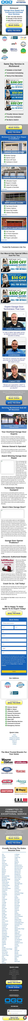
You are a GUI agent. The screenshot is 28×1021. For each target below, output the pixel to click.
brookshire (4, 877)
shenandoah (18, 914)
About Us (14, 741)
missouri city (18, 871)
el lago (4, 916)
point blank (17, 894)
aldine (3, 855)
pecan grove (18, 890)
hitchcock (4, 939)
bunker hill (4, 880)
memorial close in (19, 866)
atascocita (4, 863)
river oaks (17, 902)
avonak (3, 866)
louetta (16, 860)
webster (16, 953)
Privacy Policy (14, 663)
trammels (17, 945)
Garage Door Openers (14, 739)
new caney (17, 882)
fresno (3, 922)
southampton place (19, 922)
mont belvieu (18, 872)
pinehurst (17, 891)
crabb (3, 897)
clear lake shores (6, 888)
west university (18, 955)
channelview (5, 883)
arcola (3, 862)
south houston (18, 921)
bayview (4, 871)
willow (16, 959)
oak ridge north (18, 883)
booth (3, 874)
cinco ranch (5, 886)
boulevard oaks (5, 876)
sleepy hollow (18, 919)
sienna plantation (19, 916)
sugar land (17, 931)
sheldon (16, 913)
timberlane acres (19, 942)
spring (16, 927)
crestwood (4, 899)
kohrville (4, 963)
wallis (16, 949)
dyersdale (4, 914)
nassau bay (17, 879)
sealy (16, 911)
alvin (3, 859)
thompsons (17, 941)
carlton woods (5, 882)
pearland (17, 888)
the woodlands (18, 939)
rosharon (17, 907)
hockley (4, 941)
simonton (17, 917)
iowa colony (5, 952)
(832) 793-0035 (14, 30)
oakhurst (17, 885)
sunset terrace (18, 935)
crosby (3, 900)
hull (3, 945)
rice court (17, 899)
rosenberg (17, 905)
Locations (14, 977)
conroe (3, 896)
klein (3, 961)
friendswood (5, 924)
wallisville (17, 950)
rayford (16, 897)
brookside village (6, 879)
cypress (4, 904)
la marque (17, 854)
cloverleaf (4, 893)
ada (3, 854)
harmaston (4, 935)
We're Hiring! (14, 996)
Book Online (14, 24)
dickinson (4, 911)
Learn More (4, 164)
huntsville (4, 950)
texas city (17, 938)
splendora (17, 925)
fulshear (4, 927)
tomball (16, 944)
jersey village (5, 955)
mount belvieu (18, 876)
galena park (5, 928)
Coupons (14, 742)
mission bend (18, 869)
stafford (16, 930)
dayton (3, 907)
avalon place (5, 865)
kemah (3, 958)
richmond (17, 900)
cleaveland (4, 890)
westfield (17, 956)
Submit (14, 671)
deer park (4, 908)
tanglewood (17, 936)
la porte (16, 855)
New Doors (14, 736)
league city (17, 857)
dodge (3, 913)
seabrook (17, 910)
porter (16, 896)
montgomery (17, 874)
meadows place (18, 865)
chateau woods (5, 885)
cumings (4, 902)
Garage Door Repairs (14, 737)
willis (16, 958)
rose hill (17, 904)
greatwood (4, 933)
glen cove (4, 931)
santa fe (17, 908)
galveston (4, 930)
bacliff (3, 868)
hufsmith (4, 944)
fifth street (4, 917)
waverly (16, 952)
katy (3, 956)
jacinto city (4, 953)
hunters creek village (7, 949)
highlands (4, 938)
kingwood (4, 959)
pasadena (17, 886)
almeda (4, 857)
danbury (4, 905)
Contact (14, 744)
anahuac (4, 860)
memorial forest (18, 868)
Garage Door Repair (14, 972)
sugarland (17, 933)
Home (14, 734)
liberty (16, 859)
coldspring (4, 894)
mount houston (18, 877)
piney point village (19, 893)
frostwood (4, 925)
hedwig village (5, 936)
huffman (4, 942)
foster (3, 919)
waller (16, 947)
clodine (4, 891)
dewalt (3, 910)
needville (17, 880)
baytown (4, 869)
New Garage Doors (14, 971)
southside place (18, 924)
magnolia (17, 862)
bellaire (4, 872)
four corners (5, 921)
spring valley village (19, 928)
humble (4, 947)
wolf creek (17, 961)
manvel (16, 863)
